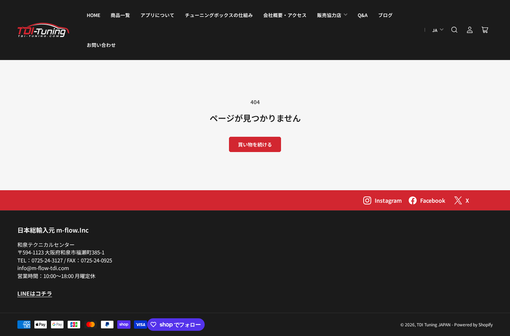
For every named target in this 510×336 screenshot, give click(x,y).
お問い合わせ (101, 44)
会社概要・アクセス (285, 14)
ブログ (385, 14)
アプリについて (158, 14)
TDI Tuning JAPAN (434, 324)
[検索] (454, 29)
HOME (93, 14)
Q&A (363, 14)
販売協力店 (329, 14)
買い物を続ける (255, 144)
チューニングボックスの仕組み (219, 14)
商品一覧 (120, 14)
